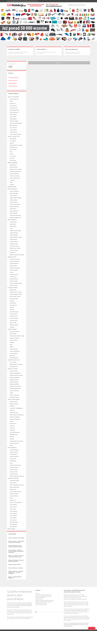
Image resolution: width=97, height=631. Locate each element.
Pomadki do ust (13, 276)
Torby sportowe (13, 105)
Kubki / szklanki (13, 322)
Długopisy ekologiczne (14, 377)
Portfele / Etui (12, 103)
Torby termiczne (13, 482)
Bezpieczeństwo (13, 164)
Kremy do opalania (14, 270)
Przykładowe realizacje (40, 597)
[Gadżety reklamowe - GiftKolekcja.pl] (34, 5)
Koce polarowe (13, 458)
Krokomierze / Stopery (14, 246)
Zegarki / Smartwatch (14, 443)
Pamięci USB (12, 430)
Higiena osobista (13, 265)
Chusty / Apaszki (13, 195)
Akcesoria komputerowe (15, 419)
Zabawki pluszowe (13, 147)
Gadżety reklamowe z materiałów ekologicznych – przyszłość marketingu (15, 572)
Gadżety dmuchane (14, 232)
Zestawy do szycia (13, 285)
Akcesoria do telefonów (15, 417)
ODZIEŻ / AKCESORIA (12, 189)
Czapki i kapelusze (13, 200)
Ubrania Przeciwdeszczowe (15, 217)
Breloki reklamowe (14, 167)
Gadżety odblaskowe (14, 173)
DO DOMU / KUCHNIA (12, 287)
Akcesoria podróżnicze (14, 110)
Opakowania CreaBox (14, 480)
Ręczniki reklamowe (14, 278)
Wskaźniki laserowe (14, 357)
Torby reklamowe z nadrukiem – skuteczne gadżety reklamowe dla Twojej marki (16, 551)
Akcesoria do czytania (14, 338)
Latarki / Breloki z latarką (15, 178)
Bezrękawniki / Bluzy (14, 193)
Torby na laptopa (13, 132)
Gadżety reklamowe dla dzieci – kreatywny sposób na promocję (15, 546)
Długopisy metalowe (14, 381)
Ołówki (11, 392)
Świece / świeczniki (14, 281)
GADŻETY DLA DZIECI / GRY (14, 136)
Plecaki (11, 101)
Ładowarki (12, 425)
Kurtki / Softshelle (13, 213)
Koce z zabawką (13, 149)
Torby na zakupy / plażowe (15, 134)
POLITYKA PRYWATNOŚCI (41, 603)
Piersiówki (12, 300)
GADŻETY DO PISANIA (12, 368)
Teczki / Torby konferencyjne (16, 123)
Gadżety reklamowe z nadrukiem (15, 567)
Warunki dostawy (39, 599)
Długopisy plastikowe (14, 384)
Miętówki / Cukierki (14, 324)
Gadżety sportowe (14, 243)
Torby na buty (13, 509)
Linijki (11, 344)
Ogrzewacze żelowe (14, 274)
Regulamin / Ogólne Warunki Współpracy (43, 601)
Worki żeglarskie (13, 118)
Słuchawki (12, 438)
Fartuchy (11, 153)
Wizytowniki (12, 355)
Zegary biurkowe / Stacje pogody (17, 414)
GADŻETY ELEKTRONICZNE (13, 399)
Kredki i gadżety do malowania (16, 145)
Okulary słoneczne (12, 83)
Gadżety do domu (13, 320)
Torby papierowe (13, 107)
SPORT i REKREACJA (12, 447)
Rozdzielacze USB (13, 434)
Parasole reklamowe (12, 80)
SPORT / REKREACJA (12, 219)
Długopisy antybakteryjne (15, 373)
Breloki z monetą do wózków (16, 169)
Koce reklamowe (13, 221)
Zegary (11, 445)
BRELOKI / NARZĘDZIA (12, 162)
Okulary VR (12, 427)
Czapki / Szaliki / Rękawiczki (15, 197)
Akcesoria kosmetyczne (15, 259)
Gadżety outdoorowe (14, 456)
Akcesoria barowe (13, 314)
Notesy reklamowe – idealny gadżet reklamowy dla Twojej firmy (16, 542)
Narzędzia (12, 184)
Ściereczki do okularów (14, 331)
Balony (11, 151)
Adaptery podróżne (14, 412)
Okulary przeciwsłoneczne (15, 215)
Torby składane (13, 116)
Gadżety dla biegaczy (14, 449)
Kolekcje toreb (13, 489)
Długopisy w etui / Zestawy (15, 386)
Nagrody (11, 346)
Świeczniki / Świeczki (14, 311)
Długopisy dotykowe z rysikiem (16, 375)
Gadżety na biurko (13, 340)
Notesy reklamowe (14, 349)
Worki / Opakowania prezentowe (17, 484)
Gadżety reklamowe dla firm (41, 604)
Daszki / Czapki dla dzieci (15, 204)
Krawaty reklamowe (14, 210)
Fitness (11, 228)
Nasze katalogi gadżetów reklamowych (43, 596)
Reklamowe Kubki (11, 528)
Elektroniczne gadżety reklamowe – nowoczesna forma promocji (16, 556)
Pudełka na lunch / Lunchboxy (16, 292)
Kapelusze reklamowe (14, 206)
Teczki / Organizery (14, 353)
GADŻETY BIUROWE (12, 329)
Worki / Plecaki (13, 160)
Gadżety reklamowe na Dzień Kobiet (16, 537)
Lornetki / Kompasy (14, 250)
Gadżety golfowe (13, 454)
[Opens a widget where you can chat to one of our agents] (92, 628)
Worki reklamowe (13, 125)
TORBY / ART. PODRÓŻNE (13, 97)
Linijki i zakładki (13, 138)
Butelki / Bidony (13, 226)
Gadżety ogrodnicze (14, 235)
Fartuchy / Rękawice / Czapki (16, 294)
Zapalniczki (12, 327)
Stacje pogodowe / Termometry (16, 441)
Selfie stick (12, 436)
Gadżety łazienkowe (14, 263)
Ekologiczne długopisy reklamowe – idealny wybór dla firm (16, 561)
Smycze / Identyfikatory (15, 351)
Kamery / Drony (13, 423)
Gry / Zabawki (13, 140)
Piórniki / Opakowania (14, 395)
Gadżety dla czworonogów (15, 171)
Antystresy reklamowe (14, 261)
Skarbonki (12, 143)
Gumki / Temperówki (14, 390)
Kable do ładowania (14, 403)
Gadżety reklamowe (12, 86)
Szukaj (10, 66)
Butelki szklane (13, 224)
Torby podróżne (13, 129)
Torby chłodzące (13, 127)
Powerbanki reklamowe (13, 77)
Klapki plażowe (13, 208)
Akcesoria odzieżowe (14, 191)
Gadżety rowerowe (14, 241)
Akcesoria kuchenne (14, 318)
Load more (58, 62)
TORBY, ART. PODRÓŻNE (13, 478)
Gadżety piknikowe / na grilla (16, 237)
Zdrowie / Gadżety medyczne (16, 283)
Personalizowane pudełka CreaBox (17, 335)
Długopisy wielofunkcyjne (15, 388)
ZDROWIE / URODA (12, 257)
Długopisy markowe (14, 379)
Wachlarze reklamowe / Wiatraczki (17, 254)
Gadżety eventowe (14, 452)
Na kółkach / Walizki (14, 121)
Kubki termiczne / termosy (15, 248)
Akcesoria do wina (13, 316)
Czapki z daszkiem (13, 202)
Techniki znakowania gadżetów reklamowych (44, 600)
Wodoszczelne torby (14, 99)
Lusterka (11, 272)
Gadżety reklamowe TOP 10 (14, 564)
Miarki (11, 182)
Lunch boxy (12, 309)
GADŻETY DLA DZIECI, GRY (13, 360)
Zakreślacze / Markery (14, 397)
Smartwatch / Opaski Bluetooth (16, 408)
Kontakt (37, 593)
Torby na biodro (13, 114)
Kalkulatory (12, 342)
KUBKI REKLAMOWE (12, 186)
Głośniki (11, 421)
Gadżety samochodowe (15, 175)
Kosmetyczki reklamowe (15, 267)
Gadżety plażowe (13, 239)
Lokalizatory (12, 180)
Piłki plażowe (12, 252)
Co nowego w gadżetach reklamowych (43, 594)
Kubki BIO (12, 307)
